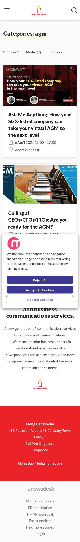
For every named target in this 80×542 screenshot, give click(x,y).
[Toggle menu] (6, 10)
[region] (40, 271)
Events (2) (56, 52)
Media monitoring (40, 501)
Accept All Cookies (40, 290)
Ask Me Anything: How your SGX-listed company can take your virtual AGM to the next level (39, 124)
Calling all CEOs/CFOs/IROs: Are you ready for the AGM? (38, 220)
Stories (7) (11, 52)
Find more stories (40, 527)
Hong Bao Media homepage (40, 463)
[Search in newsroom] (74, 10)
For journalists (40, 520)
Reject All (40, 280)
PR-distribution (40, 507)
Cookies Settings (40, 299)
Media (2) (33, 52)
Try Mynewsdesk (40, 514)
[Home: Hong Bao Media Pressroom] (39, 10)
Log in (40, 533)
